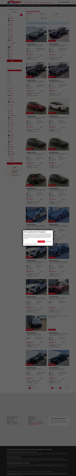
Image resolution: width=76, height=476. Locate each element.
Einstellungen (48, 241)
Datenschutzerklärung (28, 244)
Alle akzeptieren (41, 241)
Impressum (35, 244)
